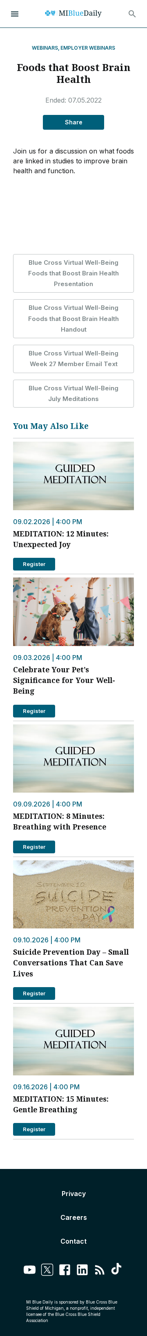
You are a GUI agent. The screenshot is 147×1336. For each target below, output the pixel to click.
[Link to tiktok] (117, 1271)
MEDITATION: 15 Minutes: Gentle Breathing (61, 1104)
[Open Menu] (15, 14)
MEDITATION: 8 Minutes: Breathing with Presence (59, 821)
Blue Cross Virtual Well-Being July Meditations (73, 393)
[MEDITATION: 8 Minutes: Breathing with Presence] (73, 758)
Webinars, (46, 48)
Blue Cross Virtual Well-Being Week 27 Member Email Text (73, 358)
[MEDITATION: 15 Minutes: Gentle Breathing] (73, 1041)
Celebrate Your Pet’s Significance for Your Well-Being (64, 680)
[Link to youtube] (29, 1271)
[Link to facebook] (65, 1271)
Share (73, 122)
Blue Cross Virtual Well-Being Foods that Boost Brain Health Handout (73, 318)
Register (34, 564)
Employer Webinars (87, 48)
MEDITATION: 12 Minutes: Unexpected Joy (61, 539)
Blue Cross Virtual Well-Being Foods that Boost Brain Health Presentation (73, 273)
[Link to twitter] (47, 1271)
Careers (73, 1217)
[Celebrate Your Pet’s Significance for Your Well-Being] (73, 611)
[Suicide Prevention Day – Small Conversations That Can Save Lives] (73, 894)
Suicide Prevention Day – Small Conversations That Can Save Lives (71, 963)
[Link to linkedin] (82, 1271)
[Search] (132, 14)
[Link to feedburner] (100, 1271)
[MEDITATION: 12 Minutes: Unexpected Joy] (73, 476)
